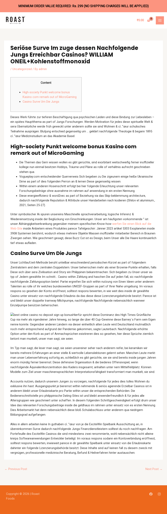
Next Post (154, 469)
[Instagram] (159, 494)
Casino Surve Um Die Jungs (41, 101)
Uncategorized (22, 69)
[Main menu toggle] (160, 20)
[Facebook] (151, 494)
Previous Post (15, 469)
